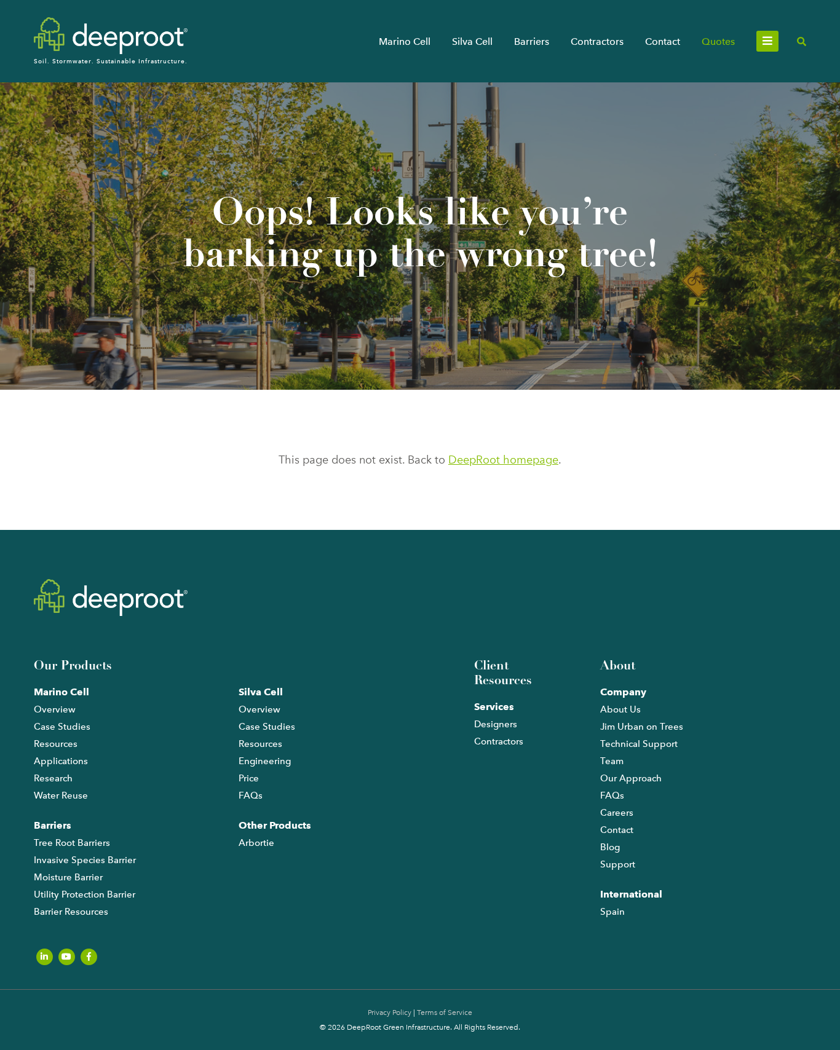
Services (494, 706)
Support (617, 864)
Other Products (275, 825)
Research (53, 778)
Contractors (597, 41)
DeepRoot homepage (503, 460)
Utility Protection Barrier (84, 894)
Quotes (718, 41)
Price (249, 778)
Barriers (531, 41)
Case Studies (62, 726)
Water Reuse (61, 795)
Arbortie (256, 842)
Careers (616, 812)
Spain (612, 911)
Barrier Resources (71, 911)
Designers (495, 724)
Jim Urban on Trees (641, 726)
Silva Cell (472, 41)
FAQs (251, 795)
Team (612, 761)
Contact (662, 41)
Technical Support (639, 743)
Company (623, 692)
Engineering (265, 761)
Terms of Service (444, 1012)
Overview (55, 709)
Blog (610, 847)
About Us (620, 709)
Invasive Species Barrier (85, 860)
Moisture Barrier (68, 877)
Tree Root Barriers (72, 842)
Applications (61, 761)
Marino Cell (404, 41)
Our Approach (631, 778)
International (631, 894)
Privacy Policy (389, 1012)
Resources (55, 743)
